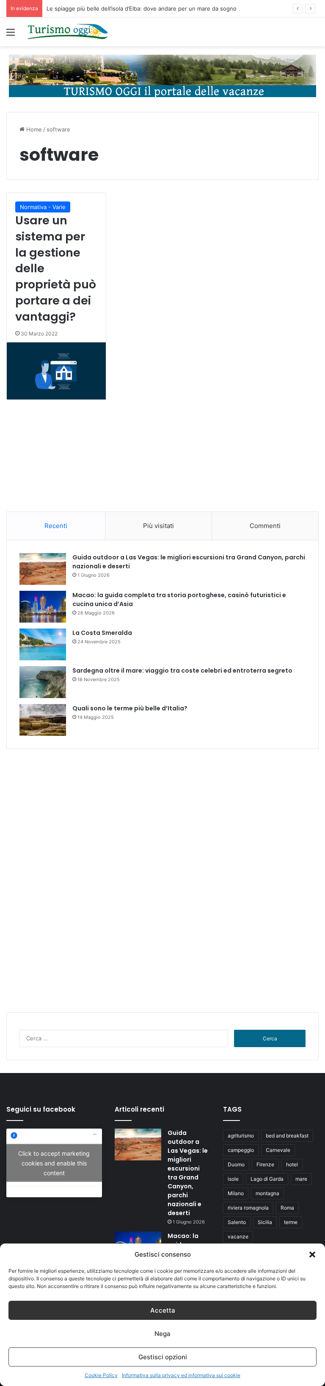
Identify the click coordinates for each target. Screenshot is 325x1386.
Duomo (236, 1164)
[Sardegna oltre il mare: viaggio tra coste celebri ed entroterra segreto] (42, 682)
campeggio (241, 1150)
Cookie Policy (101, 1375)
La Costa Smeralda (102, 633)
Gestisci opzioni (162, 1357)
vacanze (238, 1236)
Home (33, 129)
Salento (237, 1222)
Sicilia (265, 1222)
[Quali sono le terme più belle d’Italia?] (42, 720)
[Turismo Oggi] (68, 31)
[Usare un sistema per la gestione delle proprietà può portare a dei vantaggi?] (56, 371)
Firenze (265, 1164)
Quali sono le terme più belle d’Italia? (129, 708)
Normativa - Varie (43, 207)
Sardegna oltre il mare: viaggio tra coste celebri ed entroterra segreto (182, 670)
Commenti (265, 526)
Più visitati (158, 526)
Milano (236, 1193)
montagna (267, 1193)
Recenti (55, 526)
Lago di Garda (267, 1179)
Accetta (162, 1310)
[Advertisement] (162, 456)
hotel (292, 1164)
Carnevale (278, 1150)
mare (301, 1179)
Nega (162, 1334)
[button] (312, 1254)
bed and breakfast (287, 1135)
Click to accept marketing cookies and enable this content (54, 1163)
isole (233, 1179)
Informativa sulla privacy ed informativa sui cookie (181, 1375)
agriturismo (241, 1135)
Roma (287, 1207)
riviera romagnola (248, 1207)
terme (290, 1222)
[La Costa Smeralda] (42, 644)
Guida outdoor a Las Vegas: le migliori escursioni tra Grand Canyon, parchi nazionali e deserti (188, 1173)
